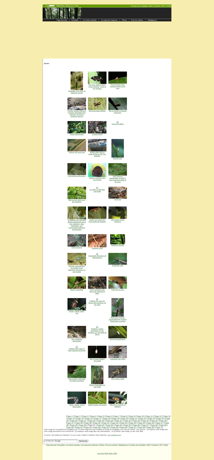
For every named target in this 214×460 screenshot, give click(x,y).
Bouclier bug (117, 158)
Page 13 (167, 416)
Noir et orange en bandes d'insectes (118, 112)
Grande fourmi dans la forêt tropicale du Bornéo (77, 349)
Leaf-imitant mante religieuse (117, 221)
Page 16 (89, 418)
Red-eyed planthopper (117, 339)
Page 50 (82, 425)
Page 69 (150, 427)
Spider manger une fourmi (97, 405)
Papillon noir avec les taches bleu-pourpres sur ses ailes (97, 303)
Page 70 (159, 427)
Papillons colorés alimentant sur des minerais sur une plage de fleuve (97, 331)
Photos (101, 445)
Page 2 (77, 416)
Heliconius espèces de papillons (118, 406)
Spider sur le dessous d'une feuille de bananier (97, 221)
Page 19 (115, 418)
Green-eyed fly (77, 247)
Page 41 (105, 423)
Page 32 (127, 421)
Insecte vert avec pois (77, 152)
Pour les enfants (112, 445)
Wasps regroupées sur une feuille (97, 386)
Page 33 (136, 421)
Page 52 (100, 425)
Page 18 (106, 418)
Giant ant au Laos (117, 290)
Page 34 (145, 421)
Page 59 (163, 425)
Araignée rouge (97, 248)
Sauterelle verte (117, 266)
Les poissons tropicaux (89, 445)
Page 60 (70, 427)
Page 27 (82, 421)
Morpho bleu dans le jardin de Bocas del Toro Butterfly (97, 154)
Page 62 (88, 427)
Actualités (61, 445)
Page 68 (141, 427)
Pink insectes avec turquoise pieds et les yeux (117, 86)
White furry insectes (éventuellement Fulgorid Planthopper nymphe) (117, 319)
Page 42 (114, 423)
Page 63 (96, 427)
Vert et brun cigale (117, 379)
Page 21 (133, 418)
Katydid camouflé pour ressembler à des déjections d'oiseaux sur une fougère (76, 269)
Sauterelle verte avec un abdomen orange (77, 92)
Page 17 (97, 418)
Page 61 (79, 427)
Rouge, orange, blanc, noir (77, 312)
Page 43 (123, 423)
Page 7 (116, 416)
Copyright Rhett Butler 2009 (107, 453)
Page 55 (127, 425)
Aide (148, 445)
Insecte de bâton (118, 124)
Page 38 (79, 423)
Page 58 (154, 425)
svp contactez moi (114, 435)
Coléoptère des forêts (117, 359)
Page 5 (100, 416)
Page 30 (109, 421)
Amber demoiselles (77, 134)
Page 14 (71, 418)
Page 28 (91, 421)
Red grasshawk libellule (97, 111)
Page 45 (141, 423)
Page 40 (96, 423)
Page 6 (108, 416)
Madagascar (123, 445)
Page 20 (124, 418)
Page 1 (69, 416)
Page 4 (93, 416)
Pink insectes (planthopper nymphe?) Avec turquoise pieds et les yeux (117, 179)
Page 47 (159, 423)
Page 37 (70, 423)
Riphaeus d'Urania (117, 245)
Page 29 (100, 421)
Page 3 (85, 416)
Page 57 (145, 425)
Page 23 (151, 418)
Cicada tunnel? (97, 134)
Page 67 (132, 427)
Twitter (165, 445)
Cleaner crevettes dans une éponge (97, 179)
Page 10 (140, 416)
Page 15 (80, 418)
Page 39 (88, 423)
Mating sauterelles (76, 290)
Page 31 (118, 421)
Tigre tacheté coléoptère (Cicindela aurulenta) (76, 380)
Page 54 (118, 425)
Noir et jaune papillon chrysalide (97, 360)
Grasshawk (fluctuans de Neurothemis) (97, 257)
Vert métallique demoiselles (76, 340)
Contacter (154, 445)
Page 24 (160, 418)
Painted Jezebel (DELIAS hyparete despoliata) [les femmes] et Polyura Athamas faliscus (77, 113)
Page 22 (142, 418)
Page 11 (149, 416)
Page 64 (105, 427)
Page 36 (163, 421)
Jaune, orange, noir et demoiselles (77, 406)
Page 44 (132, 423)
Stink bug (117, 199)
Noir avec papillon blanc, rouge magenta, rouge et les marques (97, 86)
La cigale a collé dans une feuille (97, 190)
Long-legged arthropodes (77, 176)
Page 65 (114, 427)
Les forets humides (73, 445)
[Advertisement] (107, 40)
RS (161, 445)
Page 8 (124, 416)
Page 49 (73, 425)
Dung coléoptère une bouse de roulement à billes (97, 291)
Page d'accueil (51, 445)
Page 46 (150, 423)
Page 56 (136, 425)
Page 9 (132, 416)
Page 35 (154, 421)
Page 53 (109, 425)
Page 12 (158, 416)
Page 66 (123, 427)
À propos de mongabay (137, 445)
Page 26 (73, 421)
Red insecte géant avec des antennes (76, 201)
